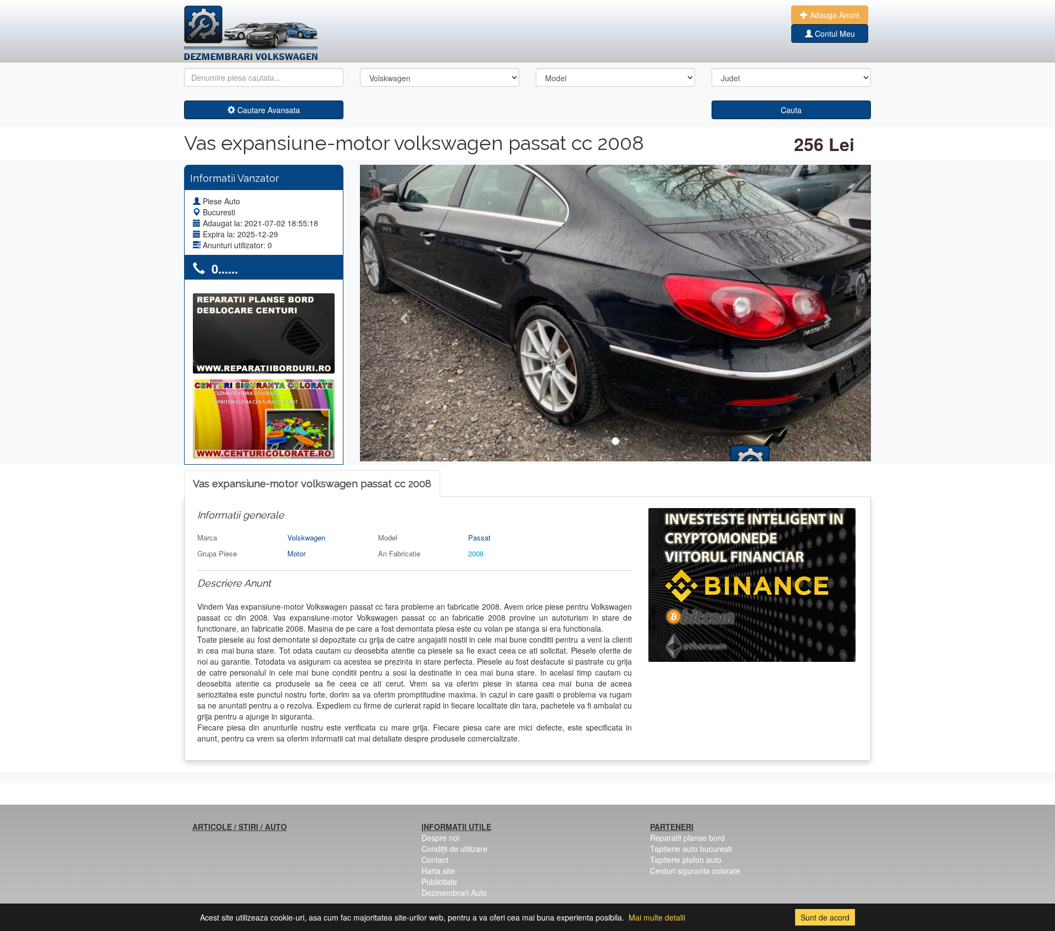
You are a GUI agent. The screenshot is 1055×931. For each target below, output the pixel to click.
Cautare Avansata (267, 109)
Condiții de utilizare (454, 848)
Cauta (791, 109)
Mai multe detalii (657, 917)
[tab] (312, 484)
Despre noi (440, 837)
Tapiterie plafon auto (685, 859)
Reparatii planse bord (687, 837)
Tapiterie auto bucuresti (691, 848)
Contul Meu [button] (834, 33)
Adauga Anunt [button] (833, 14)
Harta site (438, 870)
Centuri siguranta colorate (695, 870)
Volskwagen (306, 537)
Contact (434, 859)
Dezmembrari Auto (454, 892)
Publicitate (439, 881)
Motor (296, 553)
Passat (479, 537)
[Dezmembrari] (251, 32)
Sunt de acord (825, 917)
